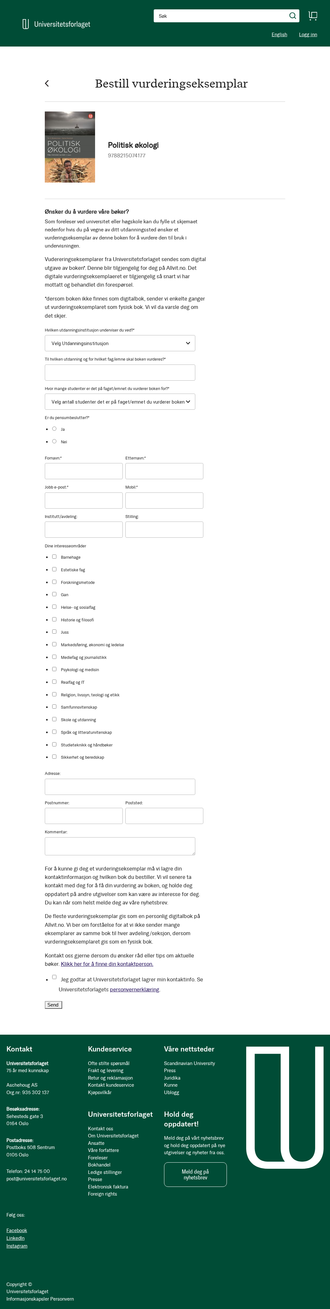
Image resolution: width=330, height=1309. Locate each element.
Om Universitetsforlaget (113, 1136)
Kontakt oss (100, 1129)
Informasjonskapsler (27, 1299)
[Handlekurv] (312, 15)
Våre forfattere (103, 1150)
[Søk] (292, 15)
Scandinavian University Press (189, 1067)
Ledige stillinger (105, 1172)
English (279, 34)
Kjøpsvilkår (100, 1092)
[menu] (83, 49)
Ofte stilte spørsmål (109, 1063)
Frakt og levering (105, 1070)
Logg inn (308, 34)
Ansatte (96, 1143)
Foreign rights (102, 1194)
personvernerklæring (134, 989)
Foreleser (98, 1158)
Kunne (171, 1085)
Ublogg (171, 1092)
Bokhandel (99, 1165)
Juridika (172, 1078)
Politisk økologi (133, 145)
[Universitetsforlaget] (56, 24)
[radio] (127, 429)
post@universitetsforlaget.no (36, 1179)
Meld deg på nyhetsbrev (195, 1174)
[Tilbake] (47, 83)
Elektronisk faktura (108, 1187)
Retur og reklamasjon (110, 1078)
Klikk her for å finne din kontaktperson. (107, 964)
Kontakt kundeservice (111, 1085)
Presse (95, 1179)
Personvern (62, 1299)
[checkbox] (127, 435)
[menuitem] (21, 49)
